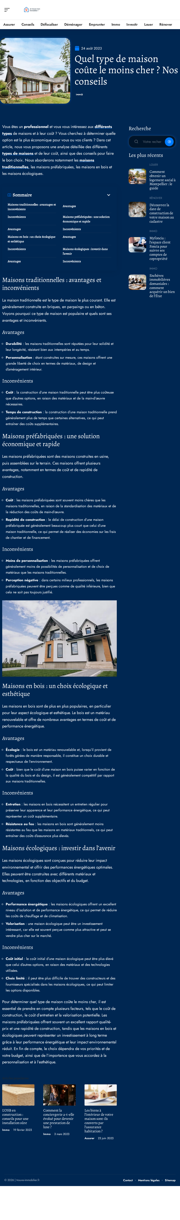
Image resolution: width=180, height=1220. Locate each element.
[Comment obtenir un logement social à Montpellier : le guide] (137, 176)
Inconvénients (17, 217)
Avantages (69, 206)
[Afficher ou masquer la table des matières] (71, 195)
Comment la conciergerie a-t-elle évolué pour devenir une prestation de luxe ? (58, 1119)
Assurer (89, 1138)
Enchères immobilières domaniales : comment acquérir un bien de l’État (162, 286)
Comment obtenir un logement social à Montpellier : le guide (162, 180)
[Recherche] (172, 10)
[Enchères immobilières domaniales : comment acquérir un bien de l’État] (137, 282)
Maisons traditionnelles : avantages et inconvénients (32, 206)
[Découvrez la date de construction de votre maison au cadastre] (137, 209)
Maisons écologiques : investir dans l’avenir (85, 251)
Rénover (155, 198)
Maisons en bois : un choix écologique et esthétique (31, 239)
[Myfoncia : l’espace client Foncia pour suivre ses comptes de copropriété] (137, 244)
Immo (79, 94)
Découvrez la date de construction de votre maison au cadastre (161, 213)
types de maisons (17, 153)
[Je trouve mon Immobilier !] (31, 10)
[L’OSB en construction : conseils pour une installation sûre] (18, 1095)
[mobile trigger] (8, 10)
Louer (153, 165)
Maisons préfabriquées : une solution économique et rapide (86, 219)
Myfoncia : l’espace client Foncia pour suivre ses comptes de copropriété (160, 248)
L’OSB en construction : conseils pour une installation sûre (15, 1116)
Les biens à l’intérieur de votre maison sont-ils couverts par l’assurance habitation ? (99, 1121)
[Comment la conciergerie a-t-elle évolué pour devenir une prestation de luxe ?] (59, 1095)
